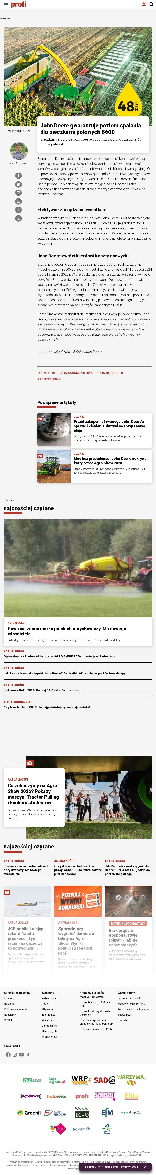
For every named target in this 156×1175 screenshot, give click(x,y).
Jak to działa (49, 1025)
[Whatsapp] (18, 210)
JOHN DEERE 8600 (110, 373)
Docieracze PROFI (129, 998)
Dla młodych (49, 1031)
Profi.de (122, 1020)
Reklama (9, 1003)
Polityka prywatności (16, 1009)
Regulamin (10, 1014)
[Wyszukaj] (151, 4)
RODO (8, 1020)
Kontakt (8, 998)
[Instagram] (15, 1055)
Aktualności (49, 998)
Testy (45, 1003)
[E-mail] (18, 201)
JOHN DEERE (46, 373)
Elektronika (48, 1014)
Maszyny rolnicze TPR (131, 1003)
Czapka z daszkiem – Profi (96, 1029)
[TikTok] (28, 1054)
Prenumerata (49, 1036)
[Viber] (18, 218)
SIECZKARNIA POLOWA (76, 373)
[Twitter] (18, 184)
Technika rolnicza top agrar (134, 1009)
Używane (47, 1009)
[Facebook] (18, 176)
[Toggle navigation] (6, 4)
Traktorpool (124, 1014)
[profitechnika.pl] (21, 4)
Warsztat (47, 1020)
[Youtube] (21, 1055)
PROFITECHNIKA (49, 379)
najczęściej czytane (29, 508)
